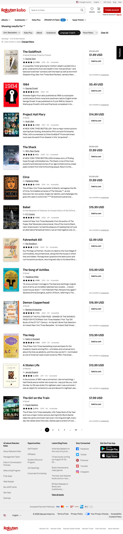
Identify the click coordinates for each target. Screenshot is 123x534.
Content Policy (115, 517)
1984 (26, 84)
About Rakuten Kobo (12, 451)
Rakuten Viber (56, 529)
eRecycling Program (11, 470)
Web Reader (8, 481)
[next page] (82, 430)
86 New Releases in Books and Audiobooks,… (60, 486)
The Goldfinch (32, 51)
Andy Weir (29, 121)
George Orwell (31, 88)
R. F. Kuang (30, 214)
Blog (114, 2)
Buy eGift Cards (10, 487)
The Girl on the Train (36, 398)
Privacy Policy (77, 514)
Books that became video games (60, 468)
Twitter (83, 454)
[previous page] (41, 430)
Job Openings (33, 468)
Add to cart (96, 61)
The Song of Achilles (36, 269)
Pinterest (84, 460)
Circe (26, 177)
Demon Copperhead (36, 302)
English (15, 515)
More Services (100, 529)
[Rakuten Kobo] (13, 10)
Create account (112, 10)
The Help (28, 335)
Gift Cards (107, 2)
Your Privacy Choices (99, 514)
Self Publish (33, 448)
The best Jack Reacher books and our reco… (61, 477)
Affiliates (31, 454)
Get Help (7, 492)
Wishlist (92, 12)
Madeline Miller (32, 181)
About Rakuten (113, 529)
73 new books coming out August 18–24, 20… (61, 459)
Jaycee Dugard (31, 372)
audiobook (105, 75)
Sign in (119, 15)
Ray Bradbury (31, 243)
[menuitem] (21, 20)
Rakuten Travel (87, 529)
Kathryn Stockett (32, 339)
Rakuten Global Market (71, 529)
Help (120, 2)
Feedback (120, 52)
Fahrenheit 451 (32, 239)
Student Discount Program (35, 461)
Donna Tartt (30, 59)
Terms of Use (62, 514)
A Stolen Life (31, 365)
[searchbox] (55, 10)
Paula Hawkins (31, 405)
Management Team (11, 457)
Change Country (85, 2)
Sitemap (7, 498)
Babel (26, 207)
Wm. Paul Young (32, 151)
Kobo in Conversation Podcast (12, 463)
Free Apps (7, 476)
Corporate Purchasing (37, 473)
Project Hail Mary (34, 114)
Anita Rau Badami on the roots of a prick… (61, 450)
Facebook (84, 449)
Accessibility (116, 514)
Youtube (84, 466)
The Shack (29, 147)
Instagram (84, 472)
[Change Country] (4, 515)
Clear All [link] (104, 32)
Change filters (28, 42)
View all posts (58, 494)
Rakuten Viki (44, 529)
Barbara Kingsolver (33, 309)
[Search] (82, 10)
